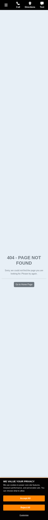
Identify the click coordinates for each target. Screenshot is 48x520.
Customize (24, 515)
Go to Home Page (24, 284)
